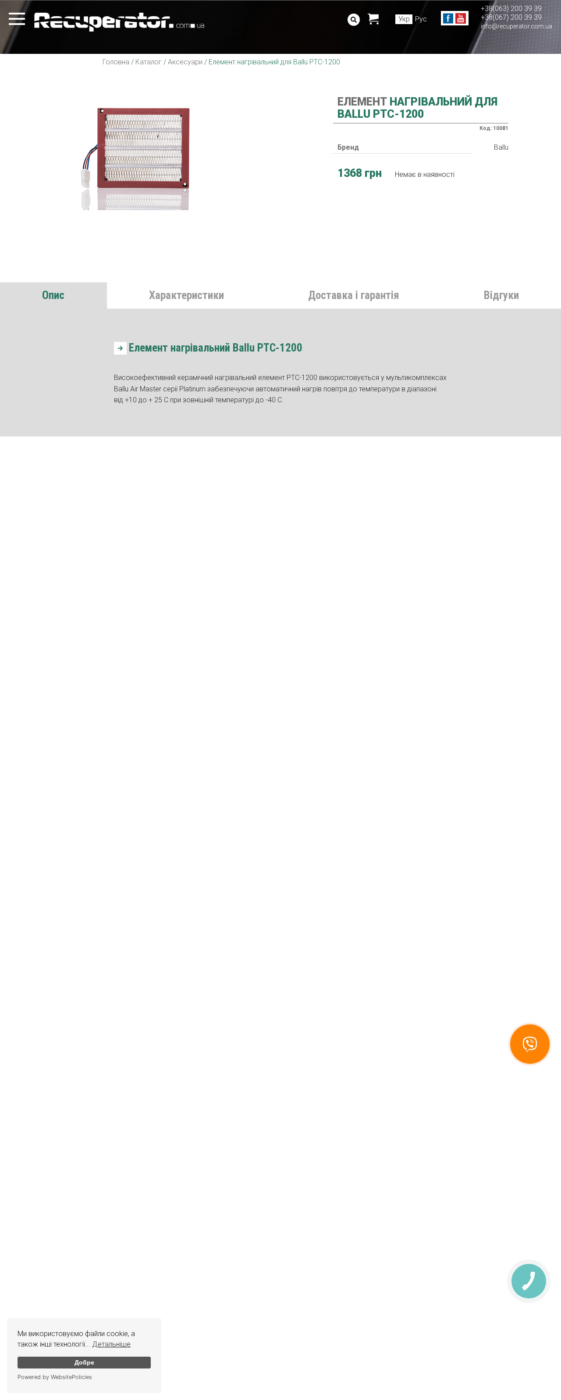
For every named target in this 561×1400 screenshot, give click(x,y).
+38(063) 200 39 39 (511, 8)
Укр (404, 19)
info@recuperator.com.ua (516, 26)
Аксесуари (185, 62)
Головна (116, 62)
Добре (84, 1362)
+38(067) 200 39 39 (511, 17)
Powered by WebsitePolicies (55, 1377)
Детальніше (111, 1344)
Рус (421, 19)
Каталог (148, 62)
